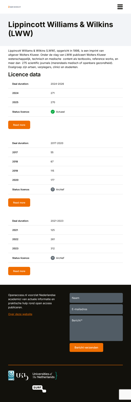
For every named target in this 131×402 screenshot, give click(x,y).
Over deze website (20, 314)
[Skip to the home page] (14, 7)
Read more (19, 124)
